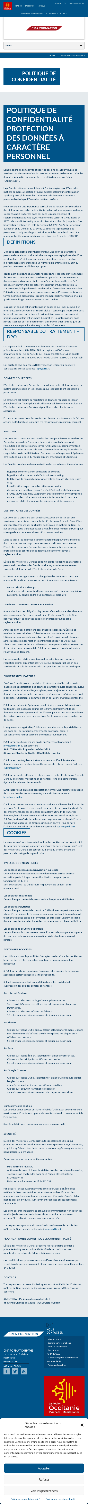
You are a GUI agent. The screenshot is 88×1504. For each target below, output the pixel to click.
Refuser (44, 1479)
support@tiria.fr (12, 767)
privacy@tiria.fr (11, 745)
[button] (82, 1425)
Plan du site (53, 1350)
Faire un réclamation (57, 1346)
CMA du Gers (53, 1354)
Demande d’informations (59, 1343)
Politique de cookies (56, 1365)
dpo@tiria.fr (43, 368)
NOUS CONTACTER (77, 3)
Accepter (44, 1468)
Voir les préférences (44, 1491)
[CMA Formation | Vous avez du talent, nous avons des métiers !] (44, 27)
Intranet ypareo (54, 1339)
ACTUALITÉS (60, 3)
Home (52, 55)
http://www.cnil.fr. (13, 797)
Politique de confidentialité (25, 1499)
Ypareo (18, 6)
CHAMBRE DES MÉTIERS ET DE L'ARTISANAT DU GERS (44, 13)
